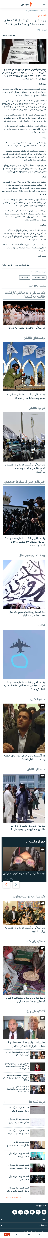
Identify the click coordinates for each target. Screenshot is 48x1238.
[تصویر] (29, 1235)
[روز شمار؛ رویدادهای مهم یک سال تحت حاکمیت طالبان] (24, 584)
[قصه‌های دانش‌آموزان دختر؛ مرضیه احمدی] (37, 1168)
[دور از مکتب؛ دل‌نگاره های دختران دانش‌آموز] (24, 859)
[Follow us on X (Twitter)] (38, 1212)
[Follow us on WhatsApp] (20, 1212)
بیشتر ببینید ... (8, 879)
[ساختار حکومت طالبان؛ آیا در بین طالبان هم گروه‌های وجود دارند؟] (24, 798)
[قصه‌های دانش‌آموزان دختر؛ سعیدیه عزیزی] (37, 1122)
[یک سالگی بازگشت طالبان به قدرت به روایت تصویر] (24, 913)
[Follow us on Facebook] (44, 1212)
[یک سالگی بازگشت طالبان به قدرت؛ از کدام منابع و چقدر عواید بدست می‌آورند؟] (24, 437)
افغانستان (42, 15)
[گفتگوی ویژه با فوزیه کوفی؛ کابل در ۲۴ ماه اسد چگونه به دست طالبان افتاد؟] (37, 1066)
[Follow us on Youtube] (32, 1212)
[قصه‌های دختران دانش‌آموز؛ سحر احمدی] (37, 1145)
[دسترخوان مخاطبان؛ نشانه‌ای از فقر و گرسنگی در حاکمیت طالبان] (24, 970)
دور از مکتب (37, 842)
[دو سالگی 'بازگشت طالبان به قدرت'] (24, 313)
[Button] (8, 35)
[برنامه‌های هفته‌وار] (17, 1235)
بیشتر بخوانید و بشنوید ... (12, 1197)
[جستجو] (40, 1235)
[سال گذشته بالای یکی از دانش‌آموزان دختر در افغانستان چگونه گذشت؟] (37, 1089)
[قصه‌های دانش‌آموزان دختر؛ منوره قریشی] (37, 1110)
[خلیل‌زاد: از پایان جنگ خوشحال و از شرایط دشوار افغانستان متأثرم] (24, 1027)
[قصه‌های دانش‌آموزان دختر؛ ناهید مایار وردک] (37, 1190)
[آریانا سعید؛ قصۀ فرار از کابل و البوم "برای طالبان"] (37, 1055)
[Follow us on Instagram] (26, 1212)
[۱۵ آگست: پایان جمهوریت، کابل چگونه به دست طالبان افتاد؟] (24, 728)
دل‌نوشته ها (37, 1102)
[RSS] (14, 1212)
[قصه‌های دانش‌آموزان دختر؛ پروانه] (37, 1156)
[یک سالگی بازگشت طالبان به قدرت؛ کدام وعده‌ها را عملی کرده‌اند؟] (24, 366)
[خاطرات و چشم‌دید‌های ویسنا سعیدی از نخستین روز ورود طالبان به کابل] (37, 1078)
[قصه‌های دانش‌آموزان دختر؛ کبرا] (37, 1179)
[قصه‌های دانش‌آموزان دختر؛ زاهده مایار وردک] (37, 1133)
